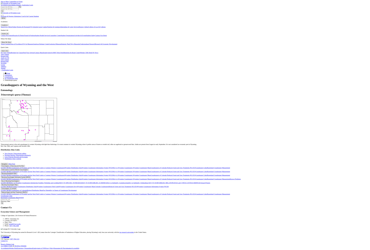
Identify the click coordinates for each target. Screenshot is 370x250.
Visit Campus (5, 54)
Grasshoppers (9, 77)
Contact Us (4, 241)
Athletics (13, 5)
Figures (208, 183)
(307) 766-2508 (14, 226)
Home (8, 73)
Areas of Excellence (16, 44)
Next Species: (15, 153)
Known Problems (235, 179)
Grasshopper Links (201, 168)
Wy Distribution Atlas (11, 78)
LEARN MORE (6, 168)
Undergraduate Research (87, 44)
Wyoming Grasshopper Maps (142, 168)
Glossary (203, 183)
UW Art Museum (27, 44)
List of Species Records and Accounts (16, 157)
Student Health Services (42, 35)
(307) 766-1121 (14, 239)
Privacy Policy (49, 248)
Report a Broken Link (7, 244)
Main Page (11, 164)
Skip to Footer (18, 1)
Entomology (8, 75)
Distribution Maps (37, 190)
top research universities (126, 232)
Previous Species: (18, 155)
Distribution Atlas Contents (13, 159)
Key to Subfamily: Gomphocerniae (118, 183)
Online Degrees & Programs (20, 27)
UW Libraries (33, 27)
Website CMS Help (86, 53)
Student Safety (90, 35)
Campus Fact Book (101, 35)
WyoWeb (3, 5)
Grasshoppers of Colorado (159, 168)
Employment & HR (49, 53)
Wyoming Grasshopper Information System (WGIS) (97, 168)
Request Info (5, 56)
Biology (29, 190)
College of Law (93, 27)
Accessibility (75, 248)
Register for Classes (17, 53)
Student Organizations (67, 35)
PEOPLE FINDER (20, 246)
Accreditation (5, 248)
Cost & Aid (25, 16)
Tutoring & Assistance (54, 27)
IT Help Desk (59, 53)
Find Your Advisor (28, 53)
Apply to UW (5, 58)
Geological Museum (55, 44)
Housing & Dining (18, 35)
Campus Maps (38, 53)
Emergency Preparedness (24, 248)
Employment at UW (38, 248)
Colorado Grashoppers (102, 186)
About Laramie (5, 44)
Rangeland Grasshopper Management (218, 168)
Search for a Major (6, 27)
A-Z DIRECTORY (7, 246)
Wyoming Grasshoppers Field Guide (48, 186)
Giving (8, 5)
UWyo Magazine (75, 44)
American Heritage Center (41, 44)
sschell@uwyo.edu (15, 224)
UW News (95, 53)
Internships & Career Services (70, 27)
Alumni (18, 5)
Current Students (34, 16)
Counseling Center (55, 35)
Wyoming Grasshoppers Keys (68, 186)
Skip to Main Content (7, 1)
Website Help (13, 248)
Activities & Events (80, 35)
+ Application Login (27, 5)
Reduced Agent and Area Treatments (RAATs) (181, 168)
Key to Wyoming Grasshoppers (123, 168)
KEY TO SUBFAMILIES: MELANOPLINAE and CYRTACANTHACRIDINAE (174, 183)
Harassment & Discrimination (63, 248)
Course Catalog (42, 27)
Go (2, 11)
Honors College (83, 27)
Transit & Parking (29, 35)
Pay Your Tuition (6, 53)
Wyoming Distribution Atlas (73, 168)
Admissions (17, 16)
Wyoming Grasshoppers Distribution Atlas (24, 186)
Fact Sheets (46, 190)
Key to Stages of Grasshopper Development (63, 190)
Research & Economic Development (106, 44)
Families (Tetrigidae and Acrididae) (49, 183)
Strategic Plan (65, 44)
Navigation (4, 164)
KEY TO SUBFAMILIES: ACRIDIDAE (95, 183)
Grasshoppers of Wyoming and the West (13, 166)
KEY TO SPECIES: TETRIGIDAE (71, 183)
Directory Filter (5, 201)
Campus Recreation (7, 35)
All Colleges (102, 27)
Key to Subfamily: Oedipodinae (138, 183)
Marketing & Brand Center (71, 53)
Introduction (34, 183)
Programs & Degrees (7, 16)
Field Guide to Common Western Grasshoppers (50, 168)
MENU (3, 18)
